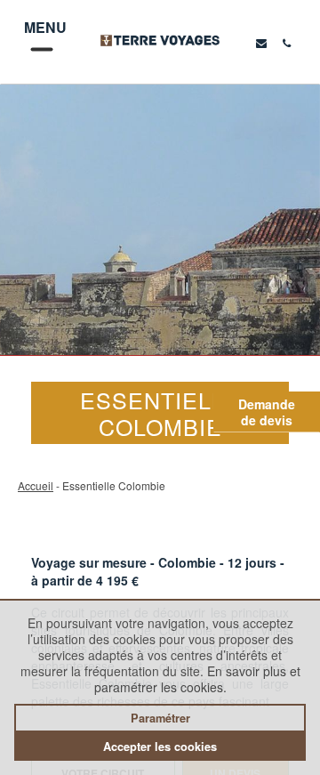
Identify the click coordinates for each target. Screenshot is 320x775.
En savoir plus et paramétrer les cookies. (197, 679)
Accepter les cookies (160, 747)
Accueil (35, 485)
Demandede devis (266, 412)
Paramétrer (160, 718)
